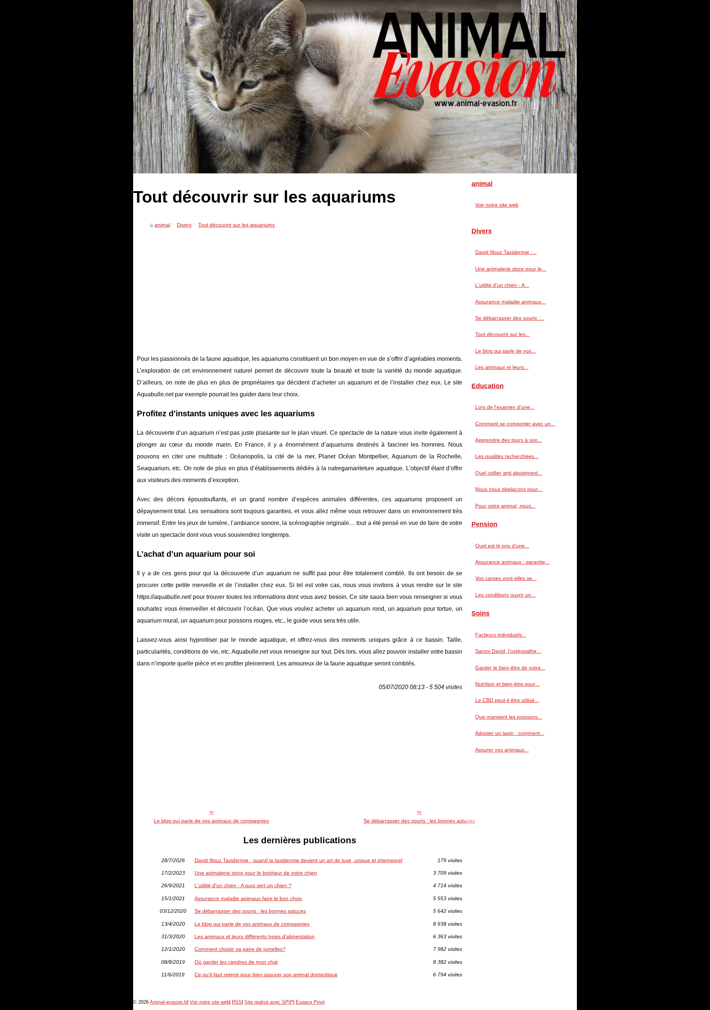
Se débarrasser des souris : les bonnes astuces (419, 821)
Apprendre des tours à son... (508, 440)
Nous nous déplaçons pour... (508, 489)
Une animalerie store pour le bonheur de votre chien (256, 872)
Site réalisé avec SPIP (268, 1002)
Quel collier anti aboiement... (508, 473)
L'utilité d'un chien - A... (502, 285)
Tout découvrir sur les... (502, 334)
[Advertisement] (299, 286)
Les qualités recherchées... (506, 456)
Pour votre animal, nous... (505, 506)
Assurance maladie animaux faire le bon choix (248, 898)
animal (162, 225)
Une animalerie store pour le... (510, 269)
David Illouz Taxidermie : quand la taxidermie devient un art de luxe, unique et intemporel (298, 860)
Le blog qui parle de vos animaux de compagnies (211, 821)
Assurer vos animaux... (502, 750)
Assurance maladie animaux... (510, 302)
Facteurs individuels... (500, 635)
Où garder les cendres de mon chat (236, 962)
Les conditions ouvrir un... (505, 595)
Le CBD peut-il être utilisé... (507, 700)
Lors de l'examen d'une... (504, 407)
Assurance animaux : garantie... (512, 562)
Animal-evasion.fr (168, 1002)
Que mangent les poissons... (508, 717)
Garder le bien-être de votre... (510, 668)
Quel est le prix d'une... (502, 546)
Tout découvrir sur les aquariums (236, 225)
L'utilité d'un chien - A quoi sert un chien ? (243, 885)
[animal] (355, 86)
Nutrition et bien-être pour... (507, 684)
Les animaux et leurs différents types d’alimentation (255, 936)
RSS (237, 1002)
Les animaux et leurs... (501, 367)
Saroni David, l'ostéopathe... (508, 651)
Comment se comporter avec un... (515, 424)
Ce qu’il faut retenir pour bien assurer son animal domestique (266, 974)
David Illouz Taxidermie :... (506, 252)
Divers (184, 225)
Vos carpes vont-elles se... (506, 578)
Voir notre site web (496, 205)
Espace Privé (310, 1002)
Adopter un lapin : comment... (509, 733)
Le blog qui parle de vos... (505, 351)
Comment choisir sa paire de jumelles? (240, 949)
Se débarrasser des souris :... (509, 318)
